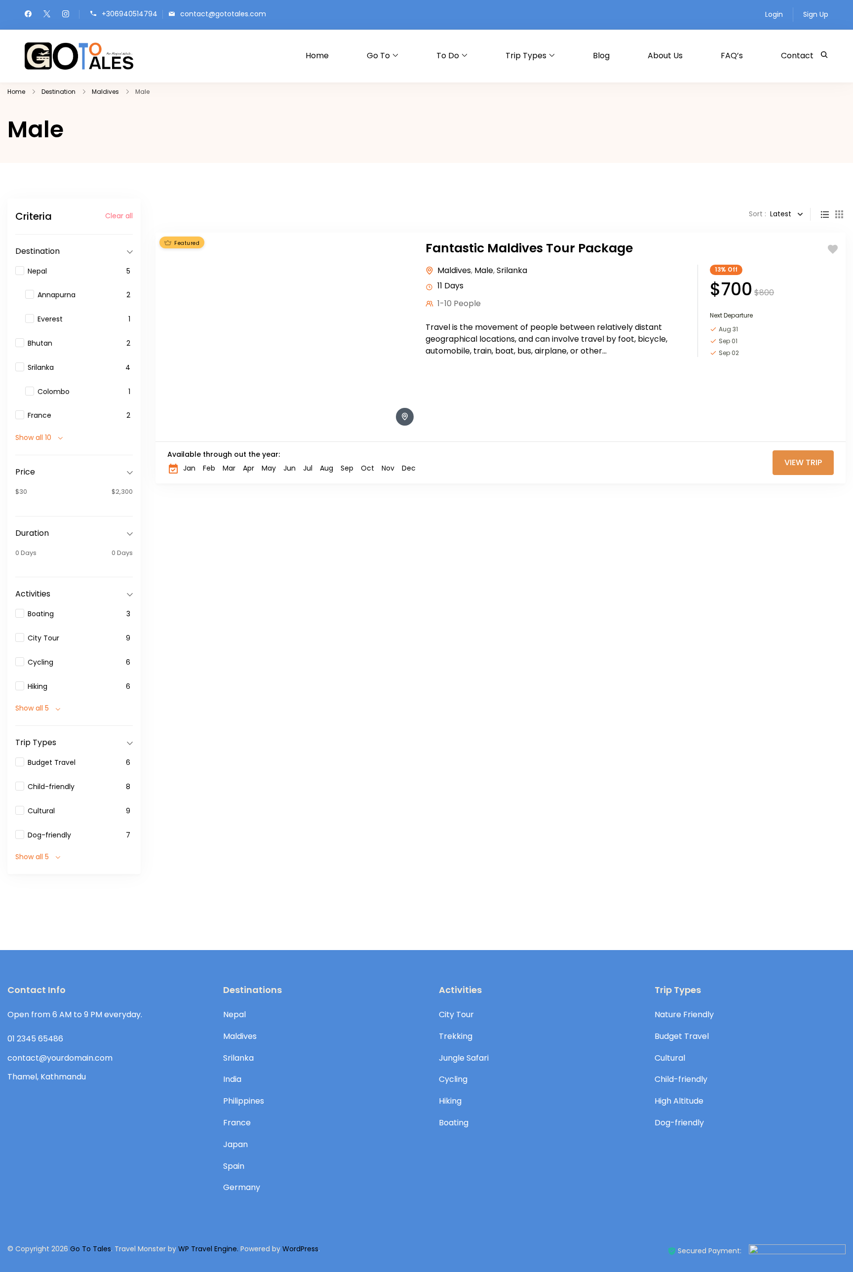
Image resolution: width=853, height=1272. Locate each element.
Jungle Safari (464, 1058)
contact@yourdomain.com (60, 1058)
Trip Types (525, 55)
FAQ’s (732, 55)
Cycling (453, 1079)
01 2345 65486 (35, 1038)
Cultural (670, 1058)
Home (317, 55)
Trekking (455, 1036)
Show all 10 (33, 437)
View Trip (803, 462)
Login (774, 14)
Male (483, 270)
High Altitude (679, 1101)
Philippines (243, 1101)
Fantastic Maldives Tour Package (529, 248)
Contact (797, 55)
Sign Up (815, 14)
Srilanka (512, 270)
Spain (233, 1166)
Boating (453, 1122)
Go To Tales (90, 1249)
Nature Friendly (684, 1014)
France (237, 1122)
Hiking (450, 1101)
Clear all (119, 216)
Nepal (234, 1014)
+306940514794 (129, 13)
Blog (601, 55)
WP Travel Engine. (208, 1249)
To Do (447, 55)
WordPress (300, 1249)
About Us (665, 55)
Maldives (454, 270)
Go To (378, 55)
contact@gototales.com (223, 13)
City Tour (456, 1014)
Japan (235, 1144)
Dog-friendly (679, 1122)
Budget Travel (682, 1036)
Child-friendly (681, 1079)
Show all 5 (32, 708)
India (232, 1079)
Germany (241, 1187)
